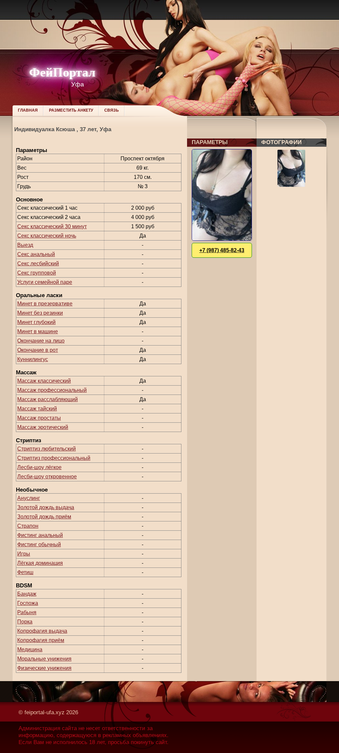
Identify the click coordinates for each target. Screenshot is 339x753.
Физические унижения (44, 668)
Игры (23, 554)
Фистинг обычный (39, 544)
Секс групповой (36, 273)
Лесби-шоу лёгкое (39, 467)
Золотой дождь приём (44, 516)
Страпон (27, 526)
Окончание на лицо (41, 341)
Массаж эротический (42, 427)
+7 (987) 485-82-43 (221, 250)
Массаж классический (44, 381)
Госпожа (27, 603)
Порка (24, 621)
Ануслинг (28, 498)
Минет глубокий (36, 322)
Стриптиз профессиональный (53, 458)
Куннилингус (32, 359)
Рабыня (26, 612)
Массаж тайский (37, 408)
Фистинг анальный (40, 535)
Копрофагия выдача (42, 631)
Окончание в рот (37, 350)
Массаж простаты (39, 418)
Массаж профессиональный (52, 390)
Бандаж (26, 594)
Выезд (25, 245)
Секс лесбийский (38, 263)
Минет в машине (37, 331)
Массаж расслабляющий (47, 399)
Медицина (29, 649)
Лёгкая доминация (40, 563)
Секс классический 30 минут (52, 226)
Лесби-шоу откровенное (47, 476)
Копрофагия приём (40, 640)
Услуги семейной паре (44, 282)
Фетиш (25, 572)
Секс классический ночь (46, 236)
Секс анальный (36, 254)
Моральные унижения (44, 659)
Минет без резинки (40, 313)
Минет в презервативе (45, 303)
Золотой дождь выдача (45, 507)
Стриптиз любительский (46, 449)
